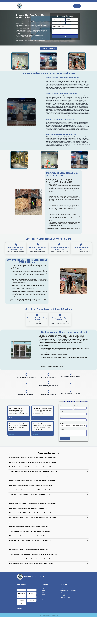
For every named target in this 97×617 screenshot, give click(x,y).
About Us (39, 5)
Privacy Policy (63, 597)
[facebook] (62, 595)
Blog (60, 5)
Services (33, 5)
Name (61, 406)
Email (61, 411)
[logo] (19, 6)
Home (28, 5)
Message (62, 429)
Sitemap (68, 597)
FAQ (63, 5)
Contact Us (47, 5)
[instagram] (64, 595)
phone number (77, 406)
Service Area (53, 5)
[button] (7, 61)
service (62, 423)
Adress (61, 417)
